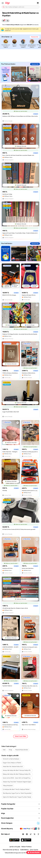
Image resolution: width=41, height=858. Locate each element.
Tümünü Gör (34, 37)
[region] (21, 43)
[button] (3, 3)
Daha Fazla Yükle (20, 736)
